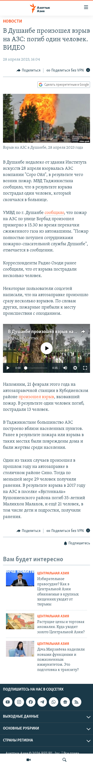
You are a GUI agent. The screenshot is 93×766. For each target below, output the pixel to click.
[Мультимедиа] (28, 760)
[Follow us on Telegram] (42, 702)
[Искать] (64, 760)
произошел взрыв (36, 397)
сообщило (54, 213)
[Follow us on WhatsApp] (53, 702)
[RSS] (76, 702)
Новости (12, 21)
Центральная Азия (53, 573)
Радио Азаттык (25, 338)
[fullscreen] (85, 368)
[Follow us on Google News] (65, 702)
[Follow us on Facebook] (30, 702)
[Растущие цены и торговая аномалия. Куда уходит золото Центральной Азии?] (20, 621)
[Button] (28, 70)
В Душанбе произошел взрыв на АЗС (45, 331)
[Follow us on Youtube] (7, 702)
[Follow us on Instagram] (19, 702)
